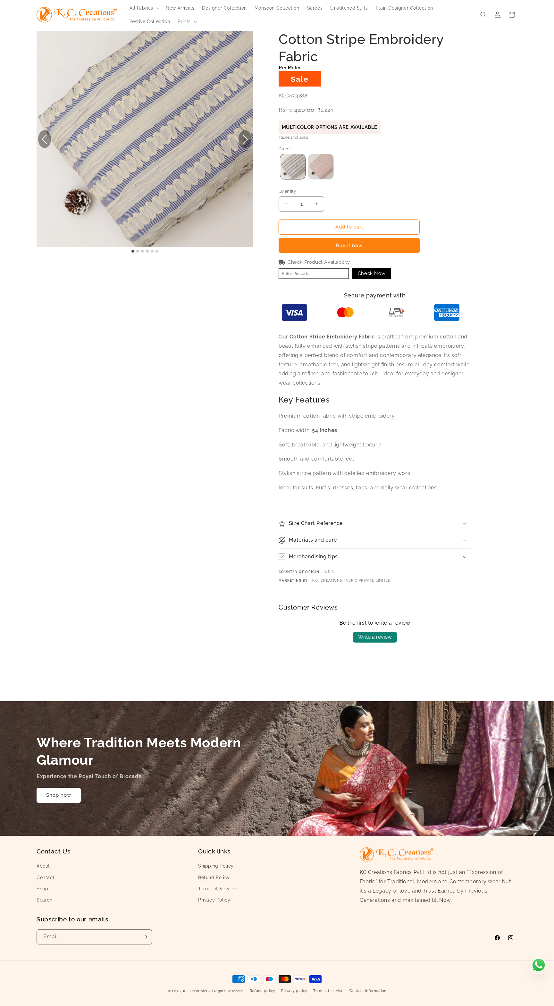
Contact (46, 877)
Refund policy (262, 991)
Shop (42, 888)
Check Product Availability (319, 262)
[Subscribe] (145, 936)
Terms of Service (217, 888)
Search (45, 899)
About (43, 866)
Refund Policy (214, 877)
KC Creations (195, 991)
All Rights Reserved (226, 991)
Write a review (375, 637)
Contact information (367, 991)
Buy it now (349, 245)
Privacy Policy (214, 899)
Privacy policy (294, 991)
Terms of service (328, 991)
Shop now (58, 795)
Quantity (287, 191)
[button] (144, 8)
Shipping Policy (216, 866)
